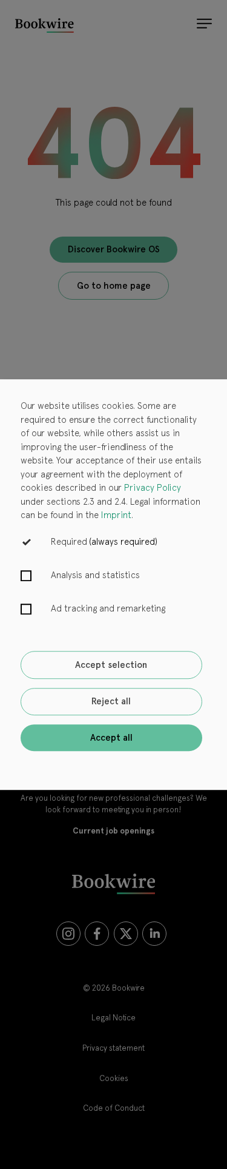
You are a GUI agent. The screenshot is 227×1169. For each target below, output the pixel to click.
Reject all (111, 701)
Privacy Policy (152, 487)
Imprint (116, 515)
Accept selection (111, 664)
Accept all (111, 737)
